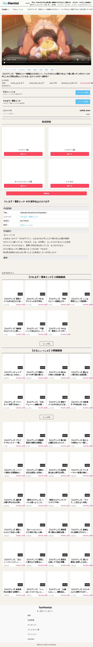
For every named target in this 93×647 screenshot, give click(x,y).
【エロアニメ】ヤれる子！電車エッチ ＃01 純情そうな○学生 (57, 331)
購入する (23, 154)
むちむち (22, 70)
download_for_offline (68, 83)
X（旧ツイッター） (45, 611)
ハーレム (6, 70)
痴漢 (52, 70)
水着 (40, 70)
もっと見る (46, 343)
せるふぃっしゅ (9, 91)
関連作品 (46, 193)
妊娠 (35, 70)
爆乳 (46, 70)
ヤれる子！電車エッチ (12, 100)
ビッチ (14, 70)
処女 (29, 70)
